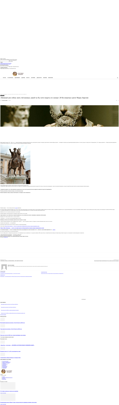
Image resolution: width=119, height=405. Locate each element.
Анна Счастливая (4, 100)
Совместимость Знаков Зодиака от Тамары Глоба (10, 357)
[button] (117, 78)
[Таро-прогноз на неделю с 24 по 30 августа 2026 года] (2, 327)
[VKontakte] (11, 267)
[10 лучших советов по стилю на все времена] (7, 389)
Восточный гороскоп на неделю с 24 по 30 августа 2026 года (9, 304)
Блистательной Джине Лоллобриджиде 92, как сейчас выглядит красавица (106, 260)
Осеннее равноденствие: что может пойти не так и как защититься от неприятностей (52, 273)
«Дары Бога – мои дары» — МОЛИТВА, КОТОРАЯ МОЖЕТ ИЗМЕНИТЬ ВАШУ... (17, 345)
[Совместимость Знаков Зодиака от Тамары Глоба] (2, 355)
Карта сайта (4, 379)
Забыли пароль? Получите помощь (5, 63)
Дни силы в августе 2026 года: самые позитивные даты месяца (10, 310)
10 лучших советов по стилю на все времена (9, 391)
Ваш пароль (11, 61)
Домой (1, 94)
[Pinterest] (17, 103)
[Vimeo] (116, 69)
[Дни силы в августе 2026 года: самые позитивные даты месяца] (2, 333)
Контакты (3, 378)
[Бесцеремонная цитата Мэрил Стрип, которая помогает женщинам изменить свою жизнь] (7, 400)
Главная (3, 376)
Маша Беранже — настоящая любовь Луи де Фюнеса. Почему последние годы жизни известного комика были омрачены (16, 276)
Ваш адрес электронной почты (14, 66)
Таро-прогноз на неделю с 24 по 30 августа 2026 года (8, 307)
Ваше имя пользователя (12, 60)
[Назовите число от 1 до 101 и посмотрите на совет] (2, 349)
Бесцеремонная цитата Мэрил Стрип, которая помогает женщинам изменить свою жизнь (18, 402)
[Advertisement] (59, 85)
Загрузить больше (3, 314)
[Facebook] (112, 69)
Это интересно (5, 94)
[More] (24, 103)
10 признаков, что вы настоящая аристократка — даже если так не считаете (10, 273)
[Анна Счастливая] (1, 100)
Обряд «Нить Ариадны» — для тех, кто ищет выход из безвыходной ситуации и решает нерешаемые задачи (22, 226)
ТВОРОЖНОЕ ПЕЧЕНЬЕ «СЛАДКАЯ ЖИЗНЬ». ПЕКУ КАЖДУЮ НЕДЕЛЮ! (11, 260)
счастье (54, 229)
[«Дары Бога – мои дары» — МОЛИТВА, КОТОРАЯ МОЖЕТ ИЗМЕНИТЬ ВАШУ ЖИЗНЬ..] (2, 343)
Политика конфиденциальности (7, 377)
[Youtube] (118, 69)
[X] (115, 69)
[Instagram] (114, 69)
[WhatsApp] (20, 103)
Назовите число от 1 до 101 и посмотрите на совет (10, 351)
